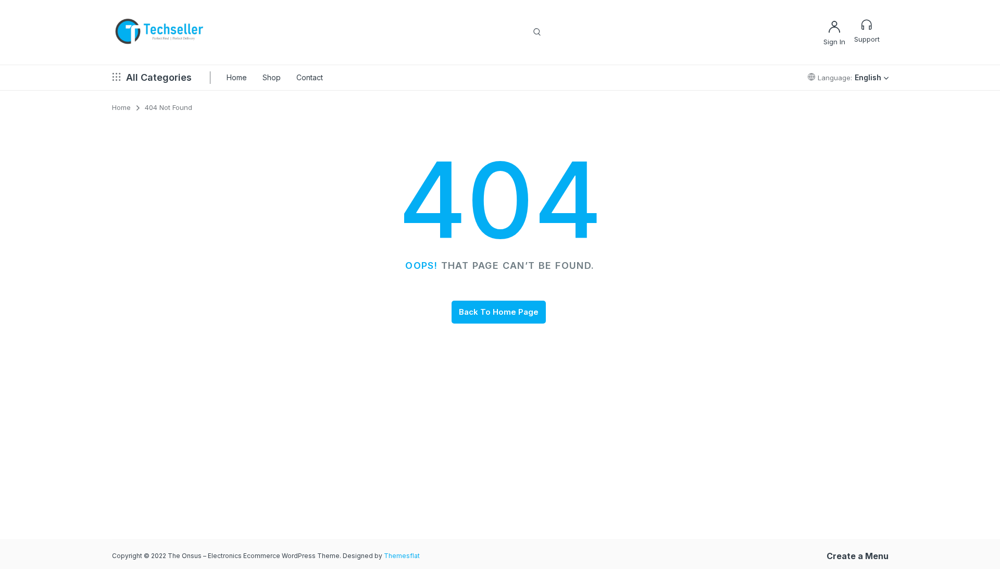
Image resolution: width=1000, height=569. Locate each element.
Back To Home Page (499, 312)
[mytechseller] (160, 32)
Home (237, 77)
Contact (309, 77)
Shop (271, 77)
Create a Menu (858, 556)
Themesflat (402, 556)
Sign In (834, 42)
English (868, 77)
